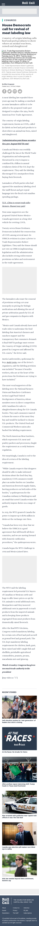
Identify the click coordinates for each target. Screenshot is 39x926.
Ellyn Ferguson (9, 84)
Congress (10, 20)
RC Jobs (26, 910)
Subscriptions (28, 913)
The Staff (15, 913)
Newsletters (5, 913)
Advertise (26, 908)
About (4, 908)
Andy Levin (12, 362)
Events (4, 910)
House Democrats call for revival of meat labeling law (16, 29)
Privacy (15, 910)
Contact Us (16, 908)
